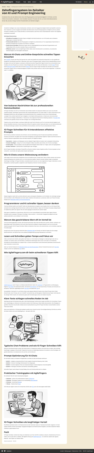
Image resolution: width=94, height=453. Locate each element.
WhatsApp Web (31, 230)
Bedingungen (68, 451)
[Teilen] (2, 451)
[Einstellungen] (93, 2)
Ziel (20, 248)
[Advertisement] (82, 29)
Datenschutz (75, 451)
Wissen (86, 1)
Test (41, 1)
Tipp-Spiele (11, 286)
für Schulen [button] (78, 1)
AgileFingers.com (8, 285)
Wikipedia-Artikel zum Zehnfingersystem (28, 247)
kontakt (62, 451)
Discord (28, 66)
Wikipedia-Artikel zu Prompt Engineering (20, 199)
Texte (24, 1)
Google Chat (57, 117)
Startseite (4, 6)
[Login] (90, 2)
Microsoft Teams (11, 66)
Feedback (9, 451)
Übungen (18, 1)
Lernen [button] (34, 1)
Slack (53, 65)
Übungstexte (33, 286)
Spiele (29, 1)
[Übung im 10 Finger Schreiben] (7, 2)
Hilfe (80, 451)
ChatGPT (8, 59)
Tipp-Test (56, 247)
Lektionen (39, 285)
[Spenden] (5, 451)
